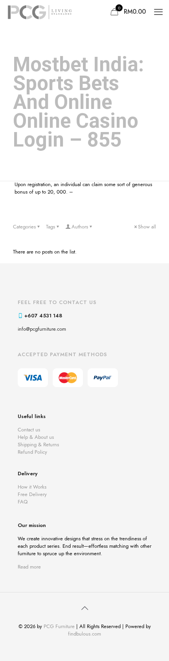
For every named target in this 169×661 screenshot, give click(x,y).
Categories (24, 226)
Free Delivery (32, 494)
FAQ (23, 501)
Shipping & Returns (38, 444)
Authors (80, 226)
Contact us (29, 429)
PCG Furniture (59, 626)
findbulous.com (84, 633)
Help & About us (36, 437)
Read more (29, 566)
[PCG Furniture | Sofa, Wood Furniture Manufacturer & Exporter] (39, 12)
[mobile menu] (158, 11)
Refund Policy (32, 452)
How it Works (32, 487)
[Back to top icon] (84, 608)
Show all (147, 226)
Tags (50, 226)
